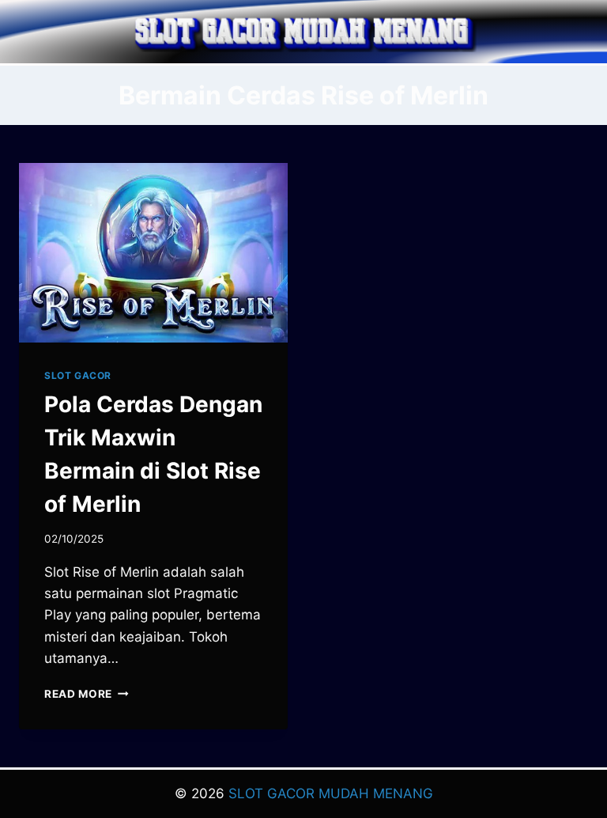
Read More (86, 693)
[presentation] (153, 253)
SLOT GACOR (77, 375)
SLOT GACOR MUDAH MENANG (330, 793)
